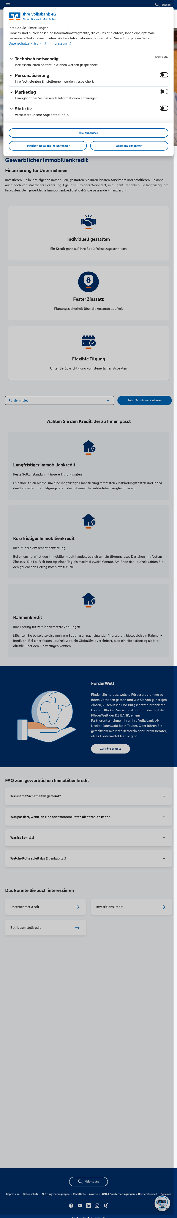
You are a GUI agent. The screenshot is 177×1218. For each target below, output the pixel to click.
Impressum (59, 43)
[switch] (164, 74)
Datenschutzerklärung (26, 43)
